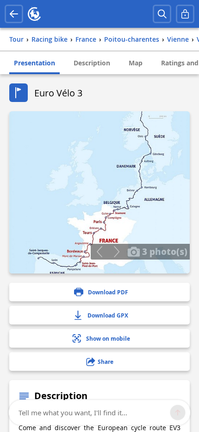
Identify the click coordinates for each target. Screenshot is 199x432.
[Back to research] (14, 14)
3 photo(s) (163, 251)
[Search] (162, 14)
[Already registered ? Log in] (185, 14)
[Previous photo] (99, 252)
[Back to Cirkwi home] (34, 13)
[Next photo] (116, 252)
